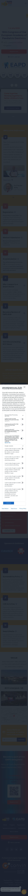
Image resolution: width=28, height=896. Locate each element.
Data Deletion (5, 508)
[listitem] (14, 415)
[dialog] (14, 448)
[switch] (22, 419)
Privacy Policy (22, 508)
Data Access (14, 508)
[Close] (24, 387)
